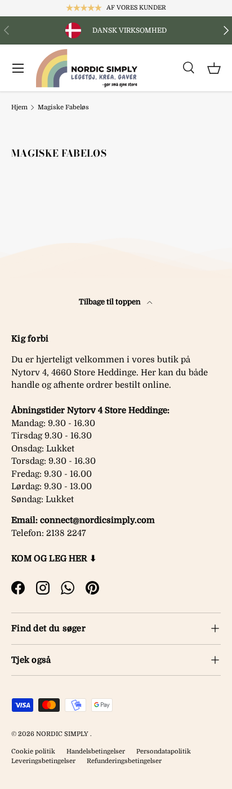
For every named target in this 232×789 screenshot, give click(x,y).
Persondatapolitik (163, 751)
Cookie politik (33, 751)
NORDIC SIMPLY (62, 734)
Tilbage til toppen (110, 302)
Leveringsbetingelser (43, 761)
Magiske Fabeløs (63, 107)
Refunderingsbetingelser (124, 761)
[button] (214, 68)
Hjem (19, 107)
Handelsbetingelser (95, 751)
